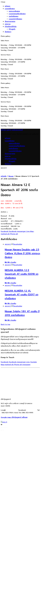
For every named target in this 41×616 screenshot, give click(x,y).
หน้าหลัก (3, 176)
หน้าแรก (7, 6)
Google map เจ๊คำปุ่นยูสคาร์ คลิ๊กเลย (14, 417)
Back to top (5, 324)
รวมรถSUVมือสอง (15, 19)
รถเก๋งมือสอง (13, 16)
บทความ (7, 24)
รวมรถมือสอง (10, 8)
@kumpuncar (13, 410)
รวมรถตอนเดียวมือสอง (17, 14)
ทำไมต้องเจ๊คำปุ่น (10, 26)
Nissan (11, 176)
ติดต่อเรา (8, 32)
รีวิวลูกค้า (12, 29)
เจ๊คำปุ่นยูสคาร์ (32, 410)
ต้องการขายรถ (10, 21)
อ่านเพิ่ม (13, 262)
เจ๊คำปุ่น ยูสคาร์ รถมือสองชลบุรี (12, 130)
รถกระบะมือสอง (14, 11)
